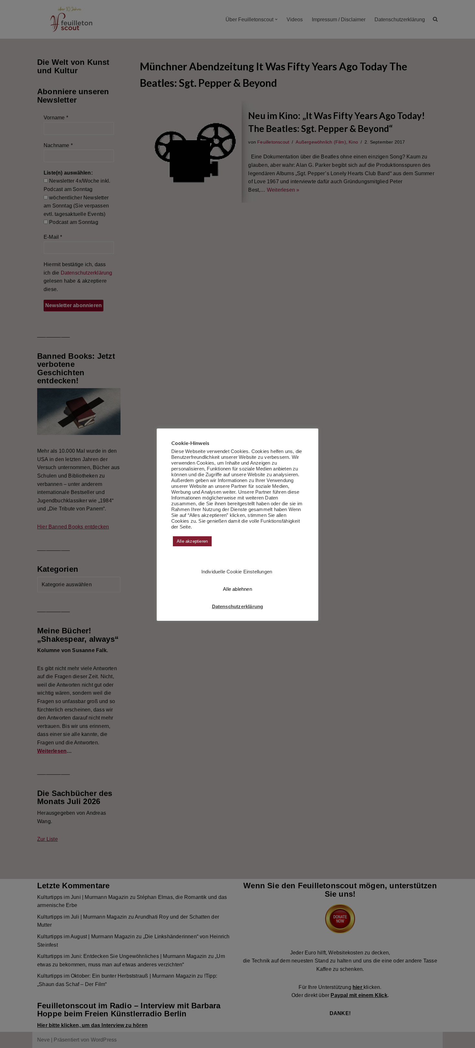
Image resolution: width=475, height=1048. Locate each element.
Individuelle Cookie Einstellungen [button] (236, 571)
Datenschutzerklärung (237, 606)
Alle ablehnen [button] (237, 589)
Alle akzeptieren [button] (192, 541)
